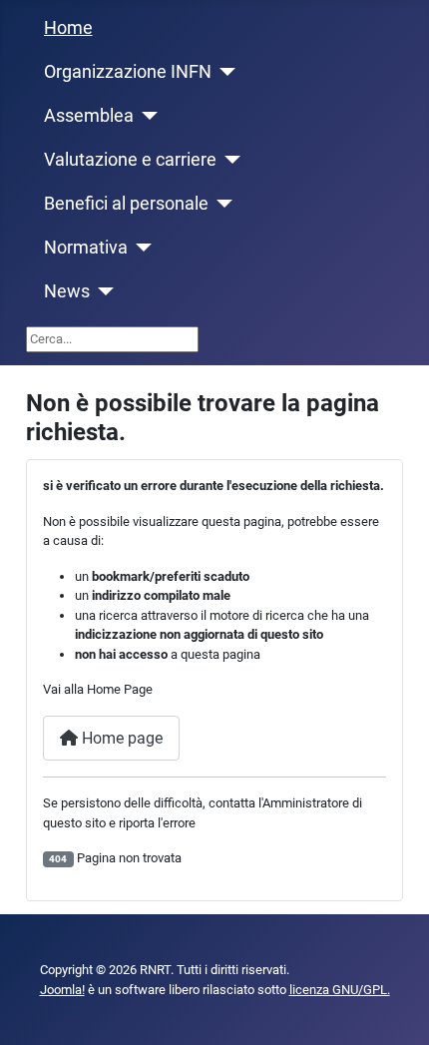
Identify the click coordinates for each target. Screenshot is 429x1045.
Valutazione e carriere (130, 160)
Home (68, 28)
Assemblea (89, 116)
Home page (120, 738)
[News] (102, 291)
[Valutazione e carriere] (228, 160)
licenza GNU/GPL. (339, 989)
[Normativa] (140, 248)
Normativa (86, 248)
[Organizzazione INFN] (224, 72)
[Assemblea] (146, 116)
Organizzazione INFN (128, 72)
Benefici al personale (126, 204)
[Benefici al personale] (221, 204)
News (67, 291)
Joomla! (62, 989)
